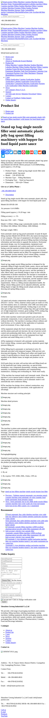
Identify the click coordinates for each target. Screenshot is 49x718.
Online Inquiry (6, 149)
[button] (18, 600)
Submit (4, 602)
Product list (9, 113)
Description (9, 195)
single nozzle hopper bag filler (37, 492)
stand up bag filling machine (15, 492)
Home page (9, 57)
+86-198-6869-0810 (8, 191)
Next (26, 504)
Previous (26, 497)
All (6, 90)
